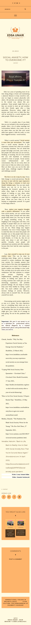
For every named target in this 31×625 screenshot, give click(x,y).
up (15, 618)
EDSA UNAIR (13, 620)
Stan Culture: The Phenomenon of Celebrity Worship (15, 603)
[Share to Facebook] (4, 497)
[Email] (19, 497)
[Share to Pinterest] (14, 497)
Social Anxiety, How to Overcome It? (15, 58)
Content (15, 63)
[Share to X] (9, 497)
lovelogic (22, 621)
